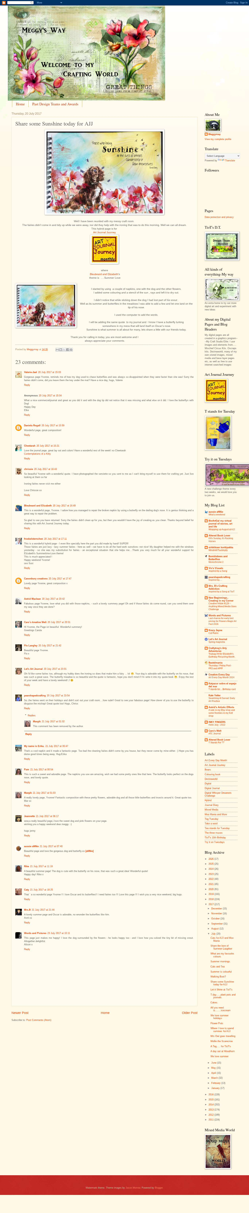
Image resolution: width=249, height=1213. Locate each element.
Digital (208, 783)
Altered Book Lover (219, 535)
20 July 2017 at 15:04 (50, 395)
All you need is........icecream (221, 1009)
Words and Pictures (35, 933)
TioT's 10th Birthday (215, 837)
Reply (27, 385)
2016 (211, 1094)
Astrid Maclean (32, 598)
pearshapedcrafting (35, 695)
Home (20, 103)
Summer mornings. (221, 961)
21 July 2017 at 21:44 (43, 909)
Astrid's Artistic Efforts (221, 707)
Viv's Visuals (216, 568)
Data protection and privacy (219, 217)
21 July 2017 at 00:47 (56, 746)
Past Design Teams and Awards (55, 103)
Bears (208, 769)
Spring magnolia (217, 642)
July (213, 933)
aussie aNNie (31, 846)
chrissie (28, 469)
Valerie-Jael (30, 372)
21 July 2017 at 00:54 (41, 769)
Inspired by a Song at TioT (221, 591)
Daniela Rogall (32, 425)
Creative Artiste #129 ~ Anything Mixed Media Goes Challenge (222, 606)
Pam (26, 769)
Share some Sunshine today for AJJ (222, 983)
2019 (211, 894)
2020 (211, 889)
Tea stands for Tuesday (217, 828)
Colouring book (212, 774)
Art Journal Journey (104, 232)
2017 (211, 904)
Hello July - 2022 (217, 725)
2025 (211, 863)
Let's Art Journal (33, 669)
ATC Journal (215, 733)
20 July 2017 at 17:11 (55, 538)
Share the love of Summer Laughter (221, 947)
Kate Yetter (215, 695)
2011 (211, 1119)
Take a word (211, 823)
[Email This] (57, 349)
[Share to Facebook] (67, 349)
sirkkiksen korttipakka (221, 547)
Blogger (159, 1187)
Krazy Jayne (215, 630)
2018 (211, 899)
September (217, 923)
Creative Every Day (219, 674)
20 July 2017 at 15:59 (53, 425)
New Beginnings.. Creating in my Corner (221, 599)
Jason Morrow (133, 1187)
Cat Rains (213, 633)
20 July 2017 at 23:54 (58, 695)
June (214, 1062)
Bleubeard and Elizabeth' (104, 274)
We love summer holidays (219, 1017)
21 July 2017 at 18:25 (41, 889)
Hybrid (208, 800)
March (215, 1077)
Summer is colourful (221, 971)
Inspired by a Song (218, 571)
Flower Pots (217, 1023)
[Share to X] (64, 349)
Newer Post (19, 1013)
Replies (32, 715)
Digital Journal (212, 788)
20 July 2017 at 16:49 (64, 505)
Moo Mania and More (216, 814)
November (217, 913)
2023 (211, 874)
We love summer (219, 1056)
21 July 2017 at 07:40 (51, 846)
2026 (211, 859)
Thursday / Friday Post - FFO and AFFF (220, 667)
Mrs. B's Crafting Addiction (218, 587)
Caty (26, 889)
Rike (26, 866)
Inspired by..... (215, 580)
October (215, 918)
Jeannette (29, 816)
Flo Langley (30, 645)
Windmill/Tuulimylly (218, 550)
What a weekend (217, 514)
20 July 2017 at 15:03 (49, 372)
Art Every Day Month (216, 760)
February (216, 1083)
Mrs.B (27, 909)
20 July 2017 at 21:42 (49, 645)
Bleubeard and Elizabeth (38, 505)
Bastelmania (215, 662)
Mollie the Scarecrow (222, 1041)
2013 (211, 1109)
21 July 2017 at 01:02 (53, 721)
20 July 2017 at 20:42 (53, 598)
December (217, 908)
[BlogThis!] (61, 349)
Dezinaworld (211, 779)
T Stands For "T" (216, 742)
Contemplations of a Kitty (37, 453)
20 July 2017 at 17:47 (60, 578)
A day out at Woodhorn (223, 1051)
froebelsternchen (33, 538)
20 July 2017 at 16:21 (47, 445)
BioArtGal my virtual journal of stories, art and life (220, 523)
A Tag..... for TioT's (221, 1046)
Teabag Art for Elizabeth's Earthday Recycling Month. (222, 655)
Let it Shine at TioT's (221, 989)
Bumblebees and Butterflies (218, 558)
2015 (211, 1099)
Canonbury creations (36, 578)
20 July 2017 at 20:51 (59, 622)
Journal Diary (212, 805)
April (214, 1073)
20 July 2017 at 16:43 (45, 469)
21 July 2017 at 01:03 (44, 792)
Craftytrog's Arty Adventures (218, 649)
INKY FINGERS (217, 722)
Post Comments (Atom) (38, 1020)
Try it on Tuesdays (215, 842)
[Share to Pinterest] (71, 349)
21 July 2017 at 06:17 (47, 816)
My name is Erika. (34, 746)
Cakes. (214, 1002)
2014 (211, 1104)
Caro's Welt (215, 730)
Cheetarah (29, 445)
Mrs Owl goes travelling (223, 1036)
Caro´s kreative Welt (35, 622)
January (215, 1088)
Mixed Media (211, 809)
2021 (211, 884)
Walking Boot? (218, 976)
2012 (211, 1114)
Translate (230, 160)
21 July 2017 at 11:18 (41, 866)
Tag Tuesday (211, 819)
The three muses (214, 832)
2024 (211, 869)
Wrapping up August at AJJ (222, 529)
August (215, 928)
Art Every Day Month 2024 (221, 677)
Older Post (189, 1013)
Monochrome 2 (216, 562)
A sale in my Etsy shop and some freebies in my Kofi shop (222, 713)
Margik (37, 721)
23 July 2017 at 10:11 (58, 933)
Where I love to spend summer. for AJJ (222, 1029)
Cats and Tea (218, 966)
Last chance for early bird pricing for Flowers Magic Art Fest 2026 (222, 621)
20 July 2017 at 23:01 (55, 669)
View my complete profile (218, 139)
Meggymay (214, 134)
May (214, 1067)
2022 (211, 879)
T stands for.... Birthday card (222, 689)
